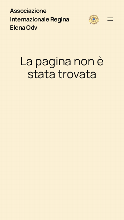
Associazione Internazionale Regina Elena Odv (39, 19)
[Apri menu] (110, 19)
